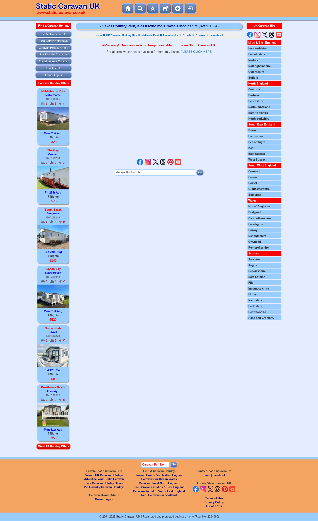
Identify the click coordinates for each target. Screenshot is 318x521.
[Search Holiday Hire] (140, 8)
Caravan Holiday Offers (53, 47)
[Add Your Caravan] (177, 8)
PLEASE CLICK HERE (196, 51)
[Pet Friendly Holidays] (165, 8)
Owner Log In (53, 75)
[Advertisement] (159, 106)
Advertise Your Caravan (53, 61)
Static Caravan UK (53, 34)
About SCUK (54, 68)
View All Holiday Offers (53, 446)
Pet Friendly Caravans (53, 54)
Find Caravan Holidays (53, 40)
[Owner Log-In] (190, 8)
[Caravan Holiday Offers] (152, 8)
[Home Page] (127, 8)
